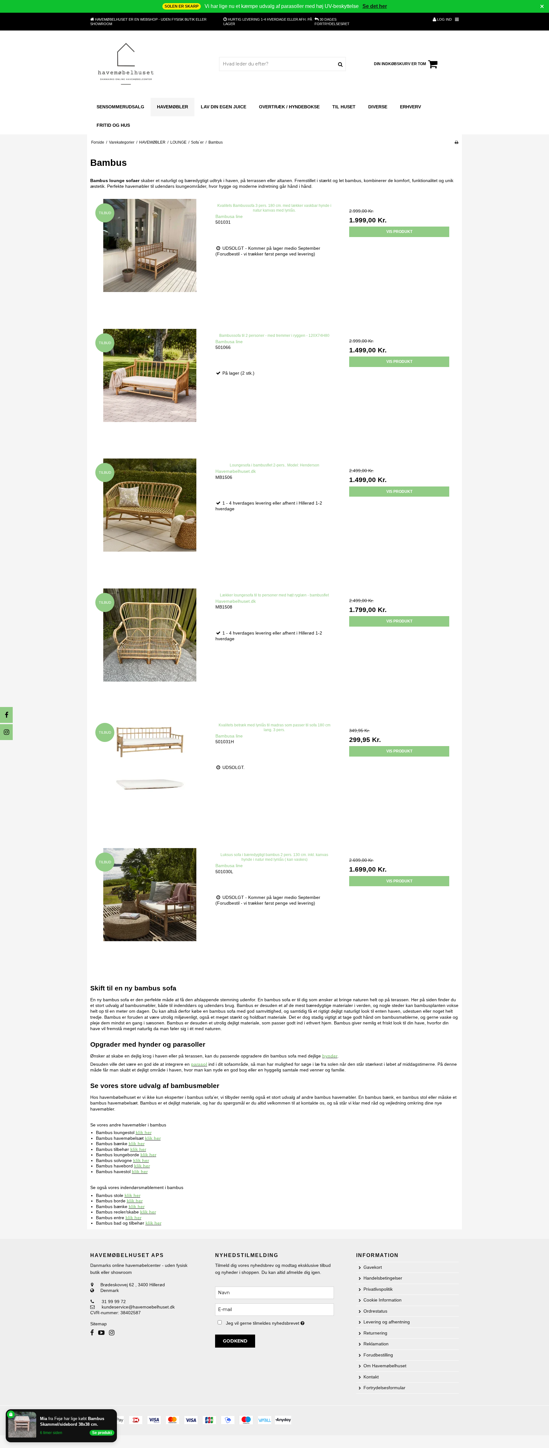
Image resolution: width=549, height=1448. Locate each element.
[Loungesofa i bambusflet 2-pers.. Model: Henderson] (150, 518)
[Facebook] (6, 715)
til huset (344, 106)
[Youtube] (101, 1333)
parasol (199, 1064)
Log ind (444, 19)
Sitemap (98, 1323)
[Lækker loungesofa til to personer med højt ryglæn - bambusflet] (150, 647)
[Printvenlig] (456, 142)
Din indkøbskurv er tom (400, 64)
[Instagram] (6, 732)
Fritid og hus (113, 125)
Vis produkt (399, 231)
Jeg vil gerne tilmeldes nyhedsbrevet (280, 1322)
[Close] (115, 1410)
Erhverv (410, 106)
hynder (329, 1055)
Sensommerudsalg (120, 106)
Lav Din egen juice (223, 106)
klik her (144, 1132)
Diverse (377, 106)
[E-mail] (274, 1309)
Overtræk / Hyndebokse (289, 106)
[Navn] (274, 1292)
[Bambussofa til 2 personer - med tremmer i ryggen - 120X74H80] (150, 388)
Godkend (235, 1341)
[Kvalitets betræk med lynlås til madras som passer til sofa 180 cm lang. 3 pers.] (150, 777)
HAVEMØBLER (172, 106)
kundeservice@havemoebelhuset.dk (138, 1306)
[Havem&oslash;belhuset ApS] (126, 64)
